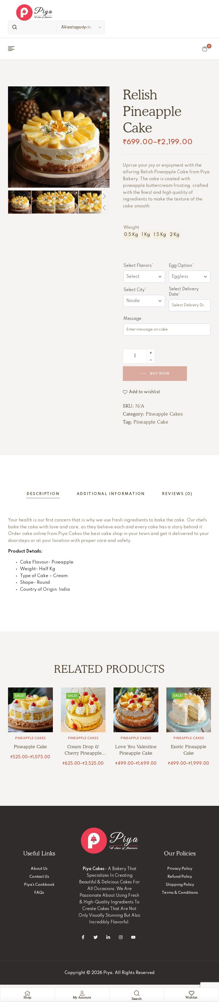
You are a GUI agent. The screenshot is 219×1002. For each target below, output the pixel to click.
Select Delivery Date (184, 292)
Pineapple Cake (151, 422)
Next (104, 196)
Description (42, 494)
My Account (82, 997)
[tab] (42, 494)
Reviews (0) (177, 494)
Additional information (111, 494)
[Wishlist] (191, 993)
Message (132, 319)
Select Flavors (144, 265)
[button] (101, 98)
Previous (104, 208)
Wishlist (191, 997)
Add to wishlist (144, 392)
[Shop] (27, 993)
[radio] (131, 235)
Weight (131, 227)
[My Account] (82, 993)
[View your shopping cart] (204, 48)
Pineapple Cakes (164, 414)
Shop (28, 997)
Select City (144, 289)
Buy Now (160, 373)
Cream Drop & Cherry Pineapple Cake (83, 753)
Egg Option (189, 265)
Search (13, 27)
